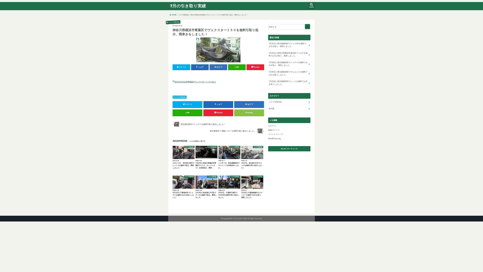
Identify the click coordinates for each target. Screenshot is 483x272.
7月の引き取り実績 (188, 5)
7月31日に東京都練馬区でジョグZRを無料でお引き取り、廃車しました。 (287, 45)
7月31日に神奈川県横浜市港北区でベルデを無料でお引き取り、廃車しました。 (288, 54)
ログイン (272, 126)
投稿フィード (273, 130)
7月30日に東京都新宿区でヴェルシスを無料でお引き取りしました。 (288, 73)
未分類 (271, 109)
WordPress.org (274, 139)
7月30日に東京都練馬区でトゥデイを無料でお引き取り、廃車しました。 (288, 63)
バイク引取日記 (180, 97)
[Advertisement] (289, 168)
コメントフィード (275, 134)
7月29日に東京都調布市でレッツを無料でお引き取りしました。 (288, 82)
